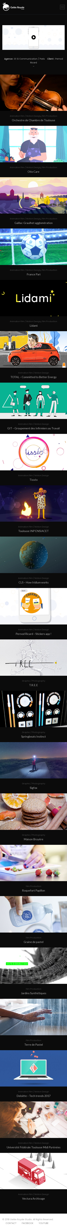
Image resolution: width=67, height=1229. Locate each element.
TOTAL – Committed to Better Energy (33, 377)
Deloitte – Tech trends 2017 (33, 1096)
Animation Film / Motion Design (25, 115)
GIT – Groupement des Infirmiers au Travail (33, 428)
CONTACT (11, 1223)
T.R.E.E (33, 685)
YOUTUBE (43, 1223)
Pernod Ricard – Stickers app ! (33, 633)
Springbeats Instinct (33, 736)
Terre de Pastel (33, 1044)
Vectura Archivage (33, 1198)
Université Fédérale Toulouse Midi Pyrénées (33, 1147)
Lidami (34, 325)
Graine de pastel (33, 942)
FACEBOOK (27, 1223)
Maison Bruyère (33, 839)
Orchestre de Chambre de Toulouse (33, 120)
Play (35, 92)
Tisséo (33, 479)
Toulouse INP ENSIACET (33, 531)
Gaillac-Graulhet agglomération (33, 223)
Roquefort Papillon (33, 890)
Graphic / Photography (33, 680)
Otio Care (33, 171)
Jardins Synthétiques (33, 993)
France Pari (34, 274)
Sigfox (33, 787)
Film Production (49, 115)
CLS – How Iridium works (34, 582)
